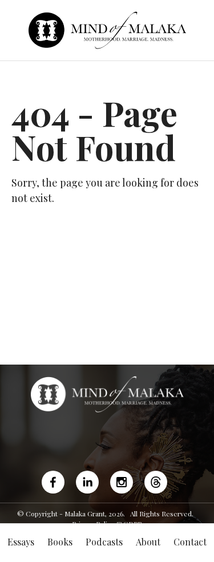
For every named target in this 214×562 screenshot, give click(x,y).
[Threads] (156, 482)
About (148, 542)
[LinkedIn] (87, 482)
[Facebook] (56, 482)
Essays (20, 542)
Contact (190, 542)
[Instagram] (121, 482)
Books (59, 542)
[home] (107, 30)
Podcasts (104, 542)
